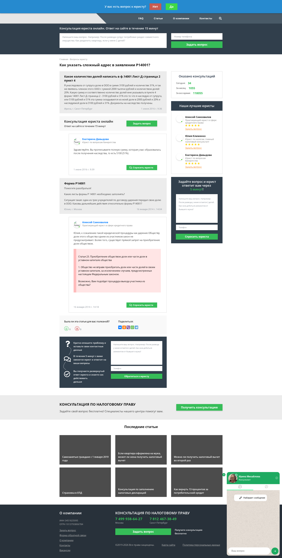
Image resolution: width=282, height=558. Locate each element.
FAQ (140, 18)
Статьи (158, 18)
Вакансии (64, 550)
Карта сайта (168, 545)
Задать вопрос (197, 45)
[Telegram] (136, 327)
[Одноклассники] (124, 327)
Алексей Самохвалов (95, 222)
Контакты (205, 18)
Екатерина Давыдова (95, 139)
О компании (181, 18)
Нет (155, 7)
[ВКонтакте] (120, 327)
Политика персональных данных (201, 545)
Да (171, 7)
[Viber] (128, 327)
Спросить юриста (143, 167)
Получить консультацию (199, 407)
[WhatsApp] (132, 327)
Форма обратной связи (72, 535)
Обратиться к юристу (136, 376)
